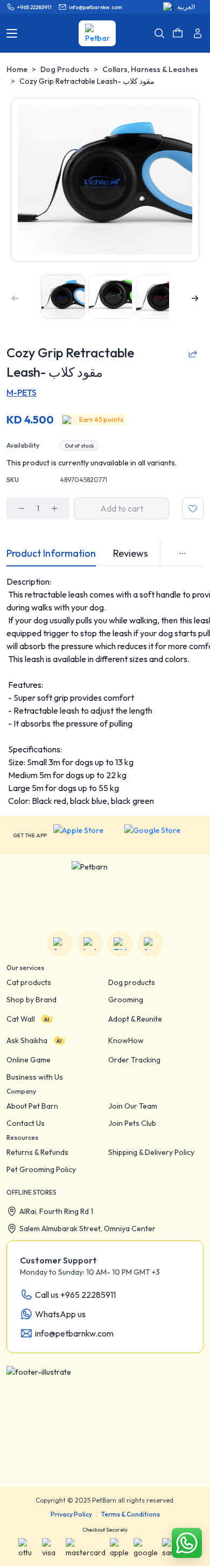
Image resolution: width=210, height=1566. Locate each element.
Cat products (28, 982)
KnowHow (126, 1040)
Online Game (28, 1060)
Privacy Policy (71, 1514)
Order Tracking (134, 1060)
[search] (159, 33)
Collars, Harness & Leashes (150, 69)
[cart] (177, 33)
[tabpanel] (105, 691)
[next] (195, 298)
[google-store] (160, 835)
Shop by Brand (31, 999)
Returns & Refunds (37, 1152)
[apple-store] (85, 835)
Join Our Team (132, 1106)
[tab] (51, 553)
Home (16, 69)
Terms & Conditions (130, 1514)
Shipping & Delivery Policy (151, 1152)
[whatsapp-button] (187, 1543)
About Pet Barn (32, 1106)
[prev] (15, 298)
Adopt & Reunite (135, 1019)
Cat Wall (20, 1019)
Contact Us (25, 1123)
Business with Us (34, 1077)
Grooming (125, 999)
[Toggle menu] (11, 33)
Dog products (131, 982)
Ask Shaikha (26, 1040)
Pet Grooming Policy (41, 1169)
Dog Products (64, 69)
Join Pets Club (132, 1123)
